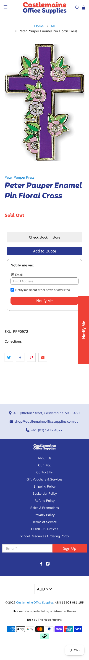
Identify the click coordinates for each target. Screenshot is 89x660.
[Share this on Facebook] (20, 357)
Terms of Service (44, 522)
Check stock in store (44, 237)
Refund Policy (44, 501)
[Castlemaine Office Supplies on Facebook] (41, 565)
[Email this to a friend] (42, 357)
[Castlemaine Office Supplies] (44, 7)
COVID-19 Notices (44, 529)
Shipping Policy (44, 486)
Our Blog (44, 465)
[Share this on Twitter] (9, 357)
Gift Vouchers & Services (44, 479)
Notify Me (44, 300)
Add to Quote (44, 251)
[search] (77, 7)
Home (39, 26)
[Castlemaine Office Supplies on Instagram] (48, 565)
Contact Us (44, 472)
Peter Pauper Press (19, 177)
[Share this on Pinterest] (31, 357)
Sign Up (69, 548)
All (52, 26)
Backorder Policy (44, 493)
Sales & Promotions (44, 508)
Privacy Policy (45, 515)
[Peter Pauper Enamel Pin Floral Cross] (45, 102)
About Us (44, 458)
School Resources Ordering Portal (44, 536)
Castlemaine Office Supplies (34, 602)
